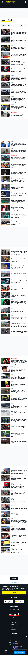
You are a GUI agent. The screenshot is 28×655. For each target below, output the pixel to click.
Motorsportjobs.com (14, 622)
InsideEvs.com (14, 617)
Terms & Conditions (6, 650)
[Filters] (25, 25)
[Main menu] (2, 2)
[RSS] (21, 609)
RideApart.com (14, 629)
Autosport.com (14, 624)
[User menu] (25, 2)
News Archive (14, 582)
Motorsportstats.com (14, 626)
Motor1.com (14, 620)
